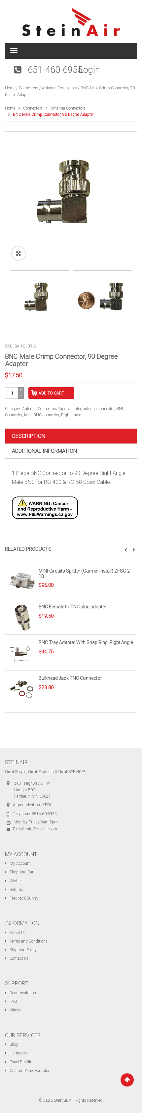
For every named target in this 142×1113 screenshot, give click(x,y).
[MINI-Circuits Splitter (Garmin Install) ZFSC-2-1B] (22, 581)
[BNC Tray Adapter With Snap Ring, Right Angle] (22, 653)
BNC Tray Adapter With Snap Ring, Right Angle (86, 642)
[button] (125, 550)
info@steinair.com (41, 829)
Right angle (71, 415)
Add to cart (51, 393)
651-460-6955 (55, 70)
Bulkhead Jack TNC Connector (70, 678)
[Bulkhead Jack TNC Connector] (22, 688)
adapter (74, 408)
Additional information (44, 451)
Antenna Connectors (59, 88)
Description (28, 436)
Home (10, 88)
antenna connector (98, 408)
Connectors (28, 88)
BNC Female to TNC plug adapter (72, 606)
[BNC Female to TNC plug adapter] (22, 617)
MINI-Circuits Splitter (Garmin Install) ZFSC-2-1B (85, 573)
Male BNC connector (41, 415)
